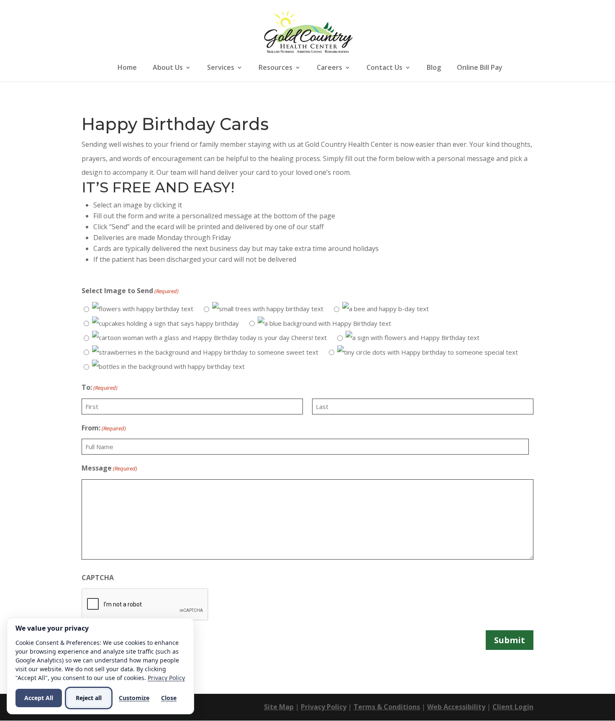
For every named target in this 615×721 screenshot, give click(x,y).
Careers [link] (329, 68)
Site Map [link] (279, 706)
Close (169, 698)
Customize (134, 698)
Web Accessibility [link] (456, 706)
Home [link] (127, 68)
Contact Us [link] (384, 68)
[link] (308, 30)
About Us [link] (168, 68)
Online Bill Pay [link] (479, 68)
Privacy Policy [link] (323, 706)
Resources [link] (275, 68)
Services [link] (220, 68)
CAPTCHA (98, 577)
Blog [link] (434, 68)
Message (109, 468)
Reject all (89, 698)
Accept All (38, 698)
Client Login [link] (512, 706)
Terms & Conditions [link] (387, 706)
